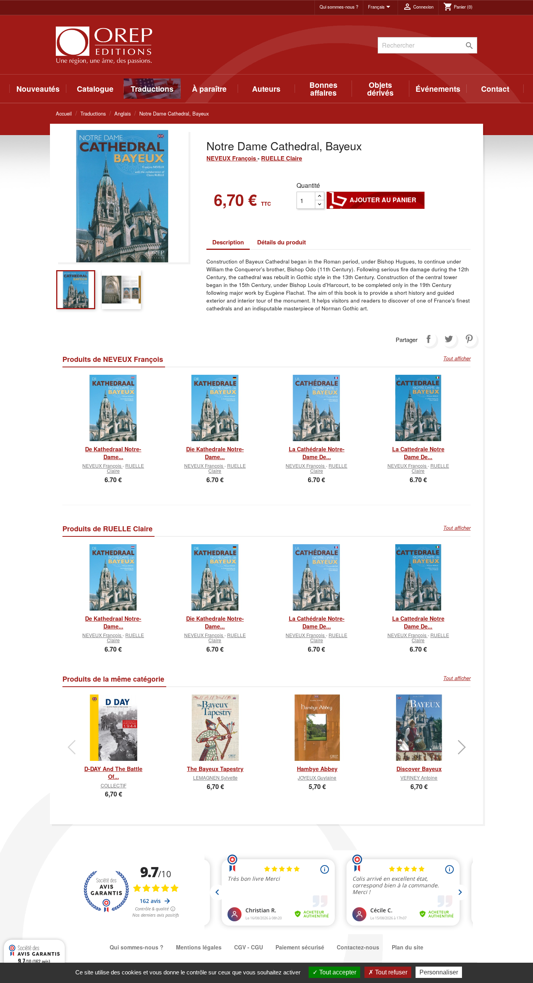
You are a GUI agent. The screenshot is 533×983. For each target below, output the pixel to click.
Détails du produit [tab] (281, 242)
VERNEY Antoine (418, 777)
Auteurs (266, 88)
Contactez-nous (358, 947)
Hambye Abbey (317, 769)
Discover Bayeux (419, 769)
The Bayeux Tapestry (215, 769)
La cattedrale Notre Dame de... (418, 453)
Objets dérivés (380, 88)
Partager (428, 339)
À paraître (209, 88)
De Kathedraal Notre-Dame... (113, 453)
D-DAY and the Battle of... (113, 772)
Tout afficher (457, 358)
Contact (495, 88)
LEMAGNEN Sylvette (215, 777)
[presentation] (71, 747)
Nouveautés (38, 88)
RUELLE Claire (281, 158)
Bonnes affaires (323, 88)
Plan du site (407, 947)
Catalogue (95, 88)
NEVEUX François (232, 158)
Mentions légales (199, 947)
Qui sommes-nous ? (339, 7)
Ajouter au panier (375, 200)
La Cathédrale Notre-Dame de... (317, 453)
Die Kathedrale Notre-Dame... (215, 453)
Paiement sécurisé (299, 947)
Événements (438, 88)
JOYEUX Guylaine (317, 777)
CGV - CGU (248, 947)
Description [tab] (228, 242)
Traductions (152, 88)
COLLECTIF (113, 785)
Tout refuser (390, 972)
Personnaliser (438, 972)
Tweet (449, 339)
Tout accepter (337, 972)
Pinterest (469, 339)
